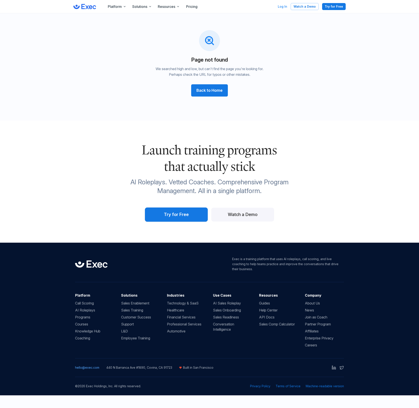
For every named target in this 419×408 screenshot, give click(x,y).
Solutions (139, 6)
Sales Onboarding (227, 310)
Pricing (191, 6)
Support (127, 324)
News (309, 310)
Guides (264, 303)
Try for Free (334, 6)
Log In (282, 6)
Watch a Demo (305, 6)
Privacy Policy (260, 386)
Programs (82, 317)
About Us (312, 303)
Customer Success (136, 317)
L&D (124, 331)
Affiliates (312, 331)
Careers (311, 345)
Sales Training (132, 310)
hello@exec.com (87, 367)
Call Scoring (84, 303)
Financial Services (181, 317)
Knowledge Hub (87, 331)
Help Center (268, 310)
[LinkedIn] (334, 367)
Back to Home (209, 90)
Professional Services (184, 324)
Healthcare (175, 310)
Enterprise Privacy (319, 338)
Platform (115, 6)
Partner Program (318, 324)
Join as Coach (316, 317)
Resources (166, 6)
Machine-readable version (325, 386)
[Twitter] (342, 367)
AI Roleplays (85, 310)
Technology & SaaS (183, 303)
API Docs (267, 317)
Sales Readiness (226, 317)
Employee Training (135, 338)
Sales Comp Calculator (277, 324)
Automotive (176, 331)
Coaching (82, 338)
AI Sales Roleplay (227, 303)
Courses (81, 324)
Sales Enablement (135, 303)
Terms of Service (288, 386)
